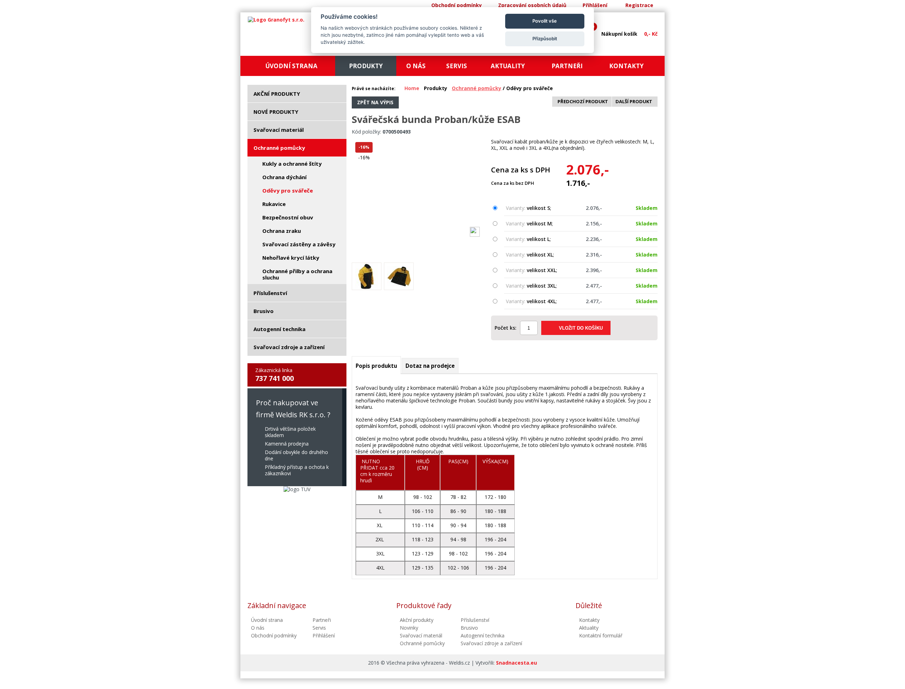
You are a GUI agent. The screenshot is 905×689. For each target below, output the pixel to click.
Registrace (639, 5)
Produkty (435, 88)
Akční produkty (416, 620)
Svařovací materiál (421, 635)
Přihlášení (595, 5)
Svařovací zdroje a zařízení (491, 643)
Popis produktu (376, 365)
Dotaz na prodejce (430, 365)
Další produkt (633, 101)
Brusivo (469, 627)
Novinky (409, 627)
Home (411, 88)
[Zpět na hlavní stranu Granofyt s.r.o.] (276, 20)
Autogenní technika (482, 635)
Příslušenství (475, 620)
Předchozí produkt (582, 101)
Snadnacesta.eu (516, 662)
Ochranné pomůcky (476, 88)
